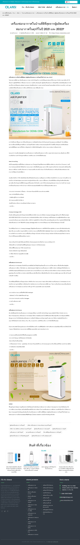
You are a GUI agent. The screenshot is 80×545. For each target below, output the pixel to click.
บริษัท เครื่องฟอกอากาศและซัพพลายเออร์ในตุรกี (39, 425)
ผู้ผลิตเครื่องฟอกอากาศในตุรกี (55, 412)
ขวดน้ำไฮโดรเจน (47, 493)
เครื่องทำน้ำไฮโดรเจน (48, 485)
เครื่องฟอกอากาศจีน (52, 169)
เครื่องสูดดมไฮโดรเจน (48, 509)
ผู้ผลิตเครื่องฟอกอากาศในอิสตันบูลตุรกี (19, 436)
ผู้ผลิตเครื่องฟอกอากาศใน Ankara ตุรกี (41, 436)
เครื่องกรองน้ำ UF (47, 503)
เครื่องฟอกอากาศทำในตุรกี (16, 432)
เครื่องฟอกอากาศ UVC (33, 534)
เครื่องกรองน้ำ (46, 498)
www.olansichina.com (67, 500)
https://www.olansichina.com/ (61, 33)
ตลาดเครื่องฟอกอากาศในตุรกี (33, 432)
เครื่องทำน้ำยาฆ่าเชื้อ (48, 495)
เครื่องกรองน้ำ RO (47, 500)
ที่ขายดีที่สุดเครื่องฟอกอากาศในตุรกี (52, 432)
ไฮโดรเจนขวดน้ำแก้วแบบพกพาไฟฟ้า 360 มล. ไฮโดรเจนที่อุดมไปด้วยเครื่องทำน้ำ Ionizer (31, 468)
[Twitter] (5, 511)
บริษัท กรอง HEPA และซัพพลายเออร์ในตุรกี (20, 429)
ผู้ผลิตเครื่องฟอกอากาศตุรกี (59, 429)
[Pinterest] (7, 511)
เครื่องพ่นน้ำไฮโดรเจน (48, 488)
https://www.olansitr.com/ (37, 414)
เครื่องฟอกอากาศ (32, 485)
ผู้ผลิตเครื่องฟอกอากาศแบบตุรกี (42, 429)
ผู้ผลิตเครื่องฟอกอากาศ (48, 83)
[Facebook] (2, 511)
